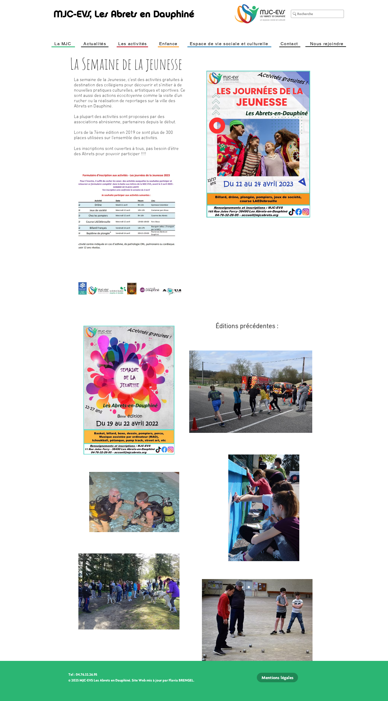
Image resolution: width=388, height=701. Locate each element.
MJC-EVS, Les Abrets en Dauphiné (124, 14)
